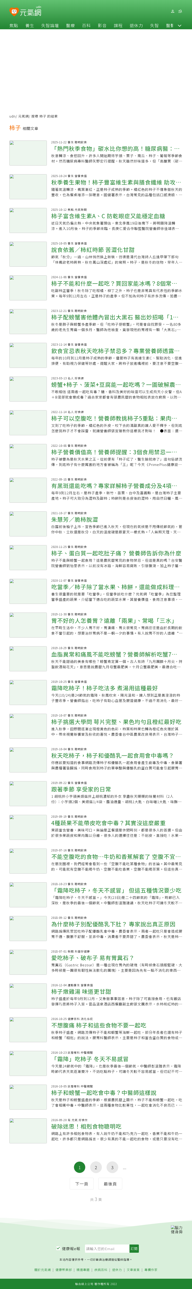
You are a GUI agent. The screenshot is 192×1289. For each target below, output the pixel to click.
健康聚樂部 (63, 1270)
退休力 (136, 25)
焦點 (13, 25)
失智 (154, 25)
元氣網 (23, 116)
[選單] (180, 11)
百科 (86, 25)
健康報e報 (71, 1248)
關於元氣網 (42, 1270)
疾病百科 (100, 1270)
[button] (179, 25)
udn (12, 116)
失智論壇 (50, 25)
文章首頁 (133, 1270)
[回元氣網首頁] (30, 11)
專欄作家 (151, 1270)
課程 (118, 25)
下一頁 (82, 1184)
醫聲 (170, 25)
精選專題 (83, 1270)
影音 (102, 25)
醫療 (70, 25)
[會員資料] (172, 11)
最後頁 (110, 1184)
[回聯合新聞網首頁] (14, 12)
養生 (29, 25)
